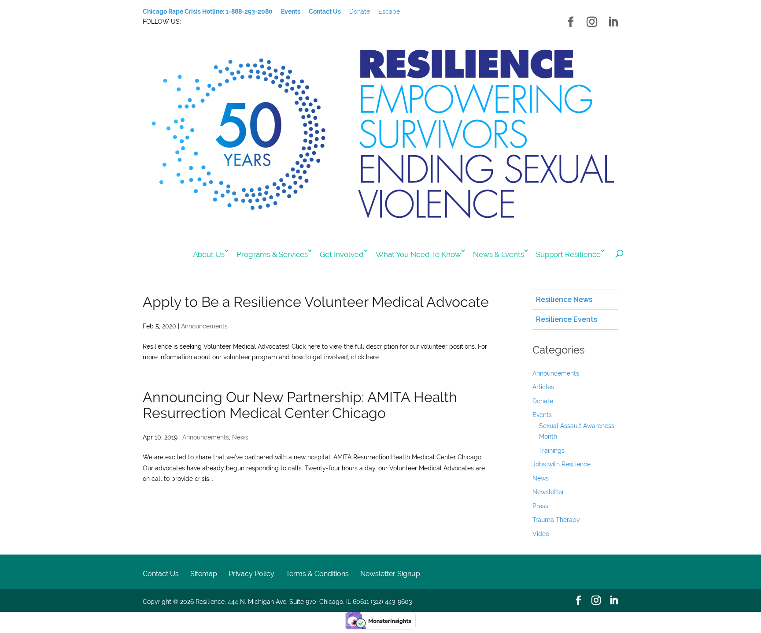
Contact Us (161, 574)
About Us (209, 254)
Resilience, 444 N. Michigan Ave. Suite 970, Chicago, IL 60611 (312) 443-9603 (304, 601)
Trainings (552, 450)
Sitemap (203, 574)
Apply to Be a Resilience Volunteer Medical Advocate (316, 302)
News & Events (498, 254)
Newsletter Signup (390, 574)
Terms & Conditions (317, 574)
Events (542, 414)
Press (540, 506)
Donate (359, 11)
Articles (543, 387)
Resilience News (564, 299)
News (240, 437)
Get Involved (342, 254)
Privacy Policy (251, 574)
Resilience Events (566, 319)
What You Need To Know (418, 254)
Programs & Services (272, 254)
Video (540, 533)
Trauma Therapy (556, 519)
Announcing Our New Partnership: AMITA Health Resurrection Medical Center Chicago (300, 405)
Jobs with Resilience (561, 464)
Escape (389, 11)
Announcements (204, 326)
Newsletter (548, 491)
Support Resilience (568, 254)
